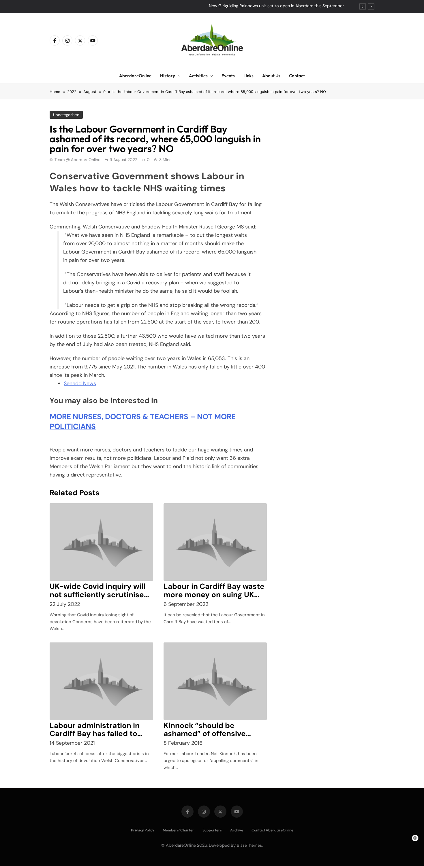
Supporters (212, 830)
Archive (236, 830)
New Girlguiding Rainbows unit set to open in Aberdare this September (276, 6)
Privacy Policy (142, 830)
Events (228, 75)
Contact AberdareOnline (272, 830)
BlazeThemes (249, 845)
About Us (271, 75)
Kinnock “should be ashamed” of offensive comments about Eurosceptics (205, 738)
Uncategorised (66, 114)
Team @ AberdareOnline (77, 159)
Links (248, 75)
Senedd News (80, 383)
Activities (198, 75)
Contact (297, 75)
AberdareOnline (135, 75)
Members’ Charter (178, 830)
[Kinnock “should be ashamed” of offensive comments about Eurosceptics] (215, 681)
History (167, 75)
